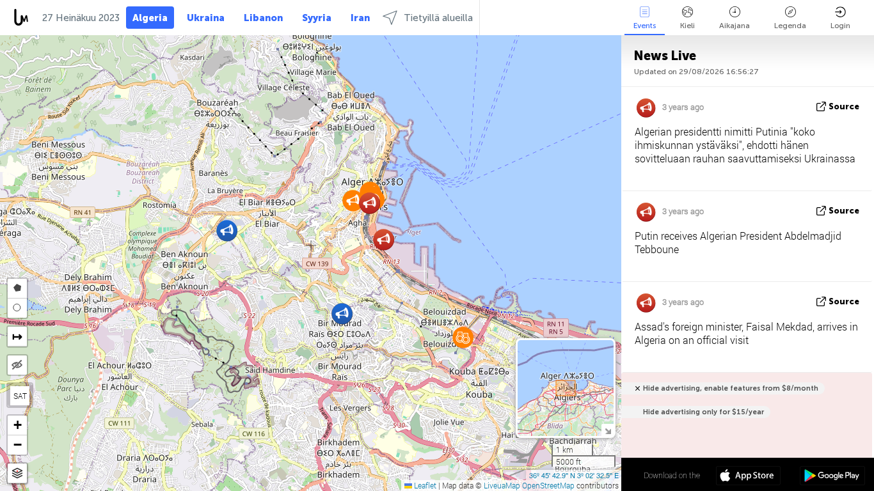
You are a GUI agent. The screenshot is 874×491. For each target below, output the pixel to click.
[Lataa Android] (832, 477)
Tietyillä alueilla (438, 18)
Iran (360, 18)
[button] (226, 230)
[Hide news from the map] (17, 365)
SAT (20, 396)
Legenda (790, 25)
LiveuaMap (502, 485)
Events (644, 25)
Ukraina (206, 18)
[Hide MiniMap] (607, 430)
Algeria (150, 18)
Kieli (687, 25)
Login (840, 25)
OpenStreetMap (548, 485)
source (844, 106)
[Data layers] (17, 473)
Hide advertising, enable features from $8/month (730, 388)
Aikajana (734, 25)
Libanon (263, 18)
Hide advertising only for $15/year (703, 412)
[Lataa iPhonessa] (748, 477)
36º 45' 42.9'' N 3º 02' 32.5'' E (574, 475)
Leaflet (424, 485)
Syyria (316, 18)
